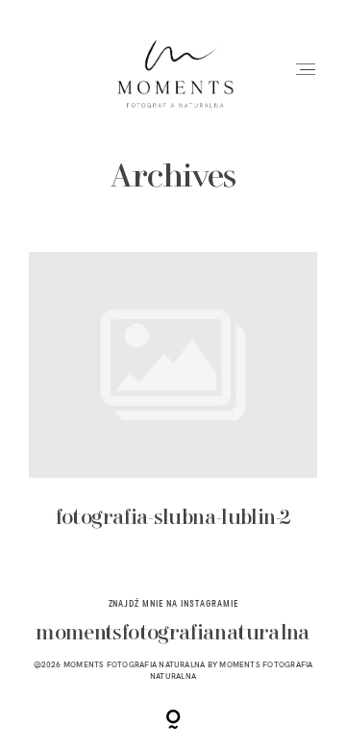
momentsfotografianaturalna (173, 634)
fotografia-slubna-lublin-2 (173, 403)
